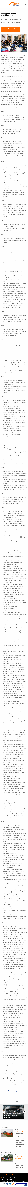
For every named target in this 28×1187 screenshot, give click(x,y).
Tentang (3, 1174)
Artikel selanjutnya (6, 1152)
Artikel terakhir (5, 1127)
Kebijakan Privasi (17, 1174)
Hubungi (9, 1174)
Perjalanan (13, 1091)
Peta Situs (12, 1177)
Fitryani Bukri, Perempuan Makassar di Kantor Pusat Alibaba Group (19, 1163)
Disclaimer (5, 1177)
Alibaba (5, 1091)
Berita (4, 22)
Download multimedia (11, 29)
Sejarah (21, 1091)
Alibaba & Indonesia (15, 22)
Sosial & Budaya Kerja (20, 1158)
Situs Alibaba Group (6, 1179)
